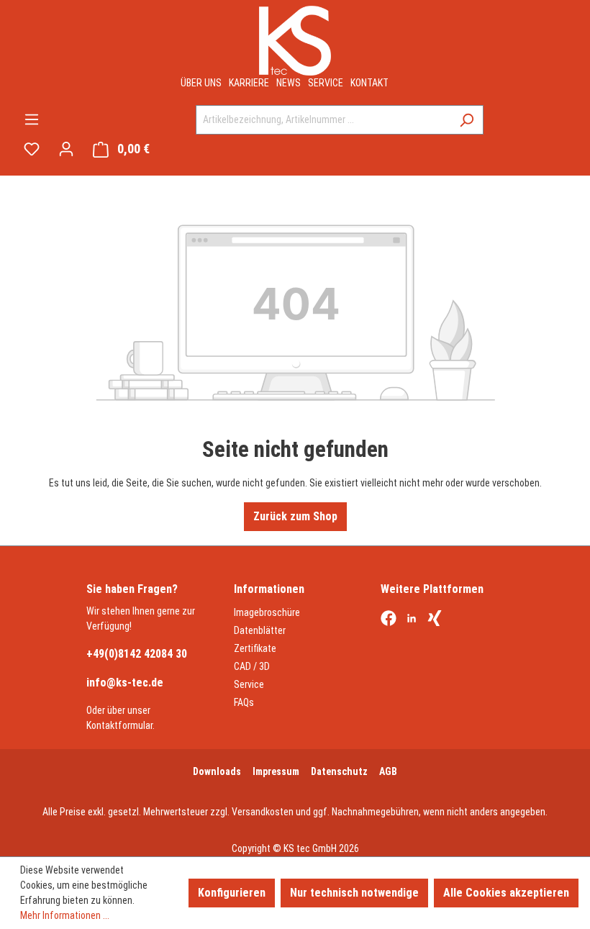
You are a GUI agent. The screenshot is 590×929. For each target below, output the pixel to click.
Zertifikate (255, 648)
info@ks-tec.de (124, 682)
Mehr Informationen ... (64, 915)
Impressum (276, 771)
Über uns (201, 83)
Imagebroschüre (267, 612)
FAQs (244, 702)
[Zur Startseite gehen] (295, 41)
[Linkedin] (411, 619)
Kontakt (369, 83)
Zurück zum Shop (295, 516)
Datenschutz (339, 771)
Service (325, 83)
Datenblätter (260, 630)
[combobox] (323, 120)
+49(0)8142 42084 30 (136, 654)
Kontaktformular (119, 725)
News (288, 83)
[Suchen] (467, 120)
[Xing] (434, 619)
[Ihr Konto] (66, 149)
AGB (388, 771)
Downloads (217, 771)
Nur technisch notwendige (354, 892)
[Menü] (31, 119)
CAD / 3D (252, 666)
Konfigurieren (232, 892)
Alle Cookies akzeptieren (506, 892)
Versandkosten (263, 811)
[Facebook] (388, 619)
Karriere (249, 83)
